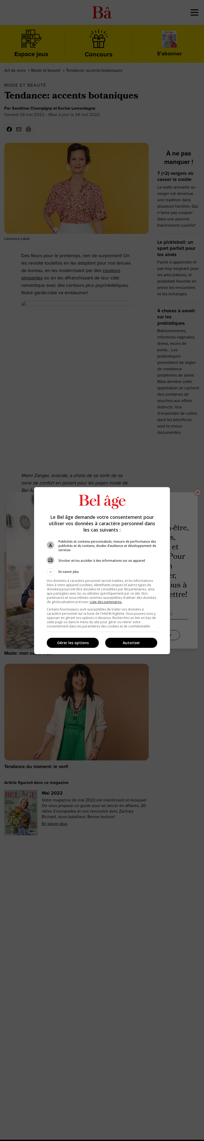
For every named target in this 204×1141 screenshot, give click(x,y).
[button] (102, 572)
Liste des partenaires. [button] (106, 602)
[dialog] (102, 570)
